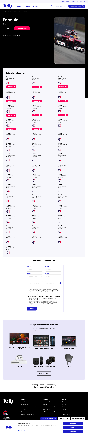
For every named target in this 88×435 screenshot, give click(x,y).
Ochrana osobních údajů (49, 406)
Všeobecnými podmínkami (34, 290)
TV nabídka (18, 6)
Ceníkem (54, 290)
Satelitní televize (25, 404)
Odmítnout (73, 431)
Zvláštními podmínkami (46, 290)
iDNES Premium (66, 414)
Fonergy (64, 411)
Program (15, 11)
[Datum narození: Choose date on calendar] (60, 283)
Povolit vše (73, 423)
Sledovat (7, 28)
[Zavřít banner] (85, 422)
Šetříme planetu (46, 409)
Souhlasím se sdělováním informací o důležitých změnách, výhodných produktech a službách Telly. (43, 299)
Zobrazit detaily (22, 430)
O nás (63, 401)
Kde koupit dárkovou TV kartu (28, 406)
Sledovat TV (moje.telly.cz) (27, 414)
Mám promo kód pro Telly (35, 287)
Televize (9, 11)
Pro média (64, 409)
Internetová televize (26, 401)
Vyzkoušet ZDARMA (75, 6)
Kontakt (73, 1)
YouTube (49, 387)
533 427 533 (6, 418)
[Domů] (7, 6)
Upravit (72, 427)
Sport (20, 11)
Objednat (31, 308)
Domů (4, 11)
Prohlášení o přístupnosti (49, 411)
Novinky (64, 406)
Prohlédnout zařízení (44, 373)
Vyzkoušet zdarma (22, 28)
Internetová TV (46, 401)
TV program (27, 6)
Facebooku (50, 385)
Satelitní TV (45, 404)
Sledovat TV (59, 6)
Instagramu (39, 387)
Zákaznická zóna (65, 1)
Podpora (35, 6)
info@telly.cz (7, 420)
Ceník (22, 411)
